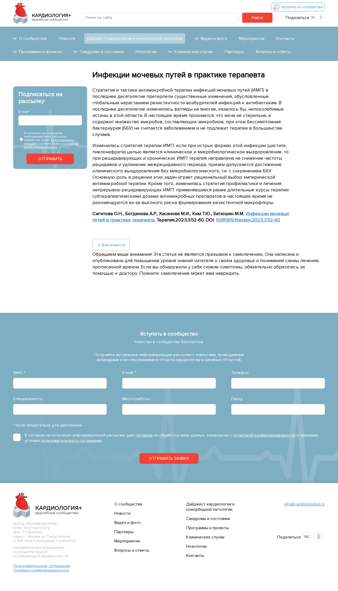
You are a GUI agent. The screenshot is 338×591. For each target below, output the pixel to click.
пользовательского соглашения (71, 440)
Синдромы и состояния (208, 518)
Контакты (285, 38)
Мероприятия (251, 38)
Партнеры (234, 51)
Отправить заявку (169, 458)
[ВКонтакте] (313, 17)
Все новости (113, 245)
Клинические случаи (205, 537)
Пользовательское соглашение (41, 566)
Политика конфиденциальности (41, 570)
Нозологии (146, 51)
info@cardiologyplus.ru (304, 504)
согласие (144, 435)
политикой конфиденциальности (51, 145)
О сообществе (128, 504)
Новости (67, 38)
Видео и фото (127, 522)
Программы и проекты (207, 528)
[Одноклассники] (321, 17)
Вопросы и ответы (273, 51)
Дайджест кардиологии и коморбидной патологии (134, 38)
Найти (257, 17)
